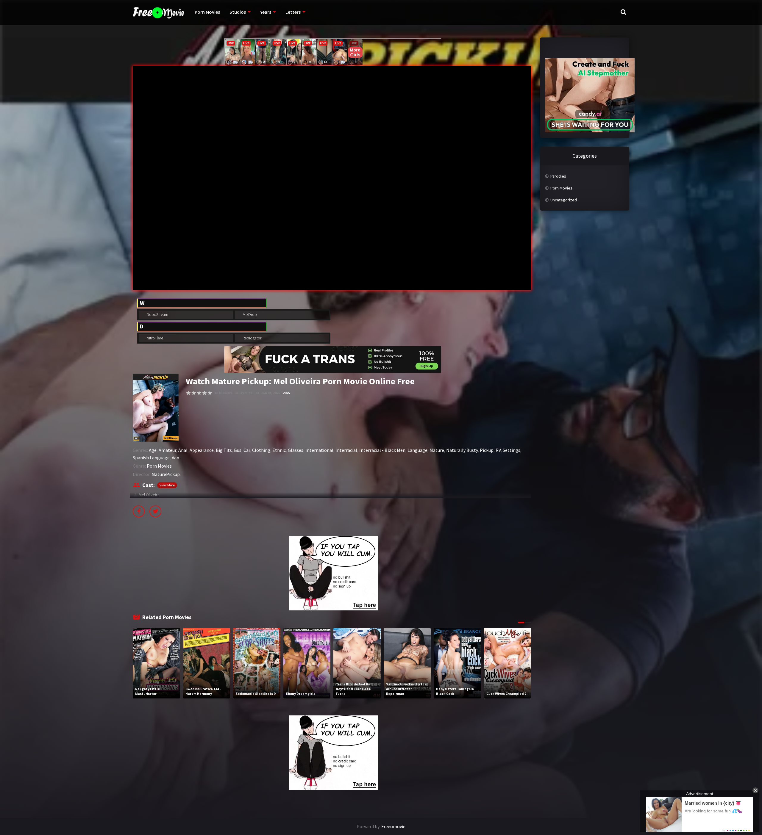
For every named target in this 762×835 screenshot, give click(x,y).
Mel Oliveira (149, 494)
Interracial (346, 450)
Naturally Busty (462, 450)
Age (153, 450)
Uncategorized (563, 200)
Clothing (261, 450)
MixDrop (249, 314)
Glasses (295, 450)
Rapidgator (251, 338)
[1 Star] (188, 393)
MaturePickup (166, 474)
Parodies (558, 176)
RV (498, 450)
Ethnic (279, 450)
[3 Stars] (199, 393)
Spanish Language (151, 457)
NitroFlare (154, 338)
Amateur (167, 450)
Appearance (202, 450)
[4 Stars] (204, 393)
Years (265, 12)
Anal (183, 450)
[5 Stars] (210, 393)
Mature (437, 450)
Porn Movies (207, 12)
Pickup (487, 450)
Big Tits (224, 450)
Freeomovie (393, 826)
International (319, 450)
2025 (286, 393)
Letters (293, 12)
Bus (237, 450)
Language (417, 450)
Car (246, 450)
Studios (237, 12)
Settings (511, 450)
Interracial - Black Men (382, 450)
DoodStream (157, 314)
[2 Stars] (193, 393)
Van (175, 457)
